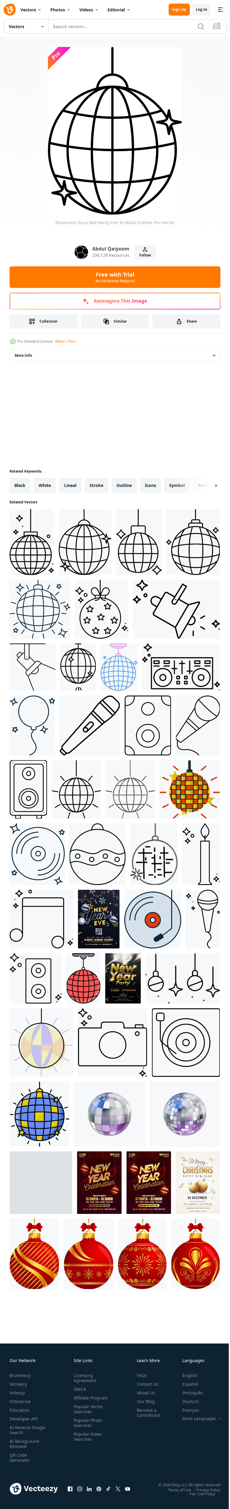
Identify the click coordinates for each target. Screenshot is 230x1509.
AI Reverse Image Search (23, 1430)
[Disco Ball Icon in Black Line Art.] (154, 854)
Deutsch (186, 1401)
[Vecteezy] (10, 10)
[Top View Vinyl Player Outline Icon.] (186, 1042)
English (185, 1375)
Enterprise (20, 1401)
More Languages (195, 1418)
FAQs (139, 1375)
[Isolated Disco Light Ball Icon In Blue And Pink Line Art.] (119, 667)
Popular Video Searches (86, 1441)
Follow (145, 255)
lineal (70, 485)
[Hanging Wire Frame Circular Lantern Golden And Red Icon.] (34, 1254)
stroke (96, 485)
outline (124, 485)
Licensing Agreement (83, 1378)
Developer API (24, 1419)
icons (150, 485)
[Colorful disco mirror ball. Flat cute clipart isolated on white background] (41, 1182)
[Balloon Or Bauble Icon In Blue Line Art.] (32, 725)
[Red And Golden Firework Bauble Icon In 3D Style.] (142, 1254)
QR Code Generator (20, 1457)
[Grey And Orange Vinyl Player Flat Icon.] (152, 919)
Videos (86, 10)
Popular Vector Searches (87, 1414)
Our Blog (143, 1401)
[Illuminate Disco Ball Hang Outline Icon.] (32, 542)
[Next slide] (206, 485)
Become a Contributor (146, 1412)
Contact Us (145, 1384)
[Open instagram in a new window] (79, 1488)
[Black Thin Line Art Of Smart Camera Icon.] (112, 1042)
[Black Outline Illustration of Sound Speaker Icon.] (148, 725)
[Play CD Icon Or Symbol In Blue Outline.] (37, 854)
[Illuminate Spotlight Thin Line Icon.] (176, 609)
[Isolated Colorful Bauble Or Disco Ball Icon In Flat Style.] (39, 1114)
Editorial (116, 10)
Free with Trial (115, 277)
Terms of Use (175, 1489)
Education (20, 1410)
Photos (57, 10)
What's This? (65, 341)
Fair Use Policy (198, 1493)
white (45, 485)
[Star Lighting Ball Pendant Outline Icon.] (101, 609)
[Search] (201, 26)
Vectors (28, 10)
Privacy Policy (204, 1489)
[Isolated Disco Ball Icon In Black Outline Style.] (76, 789)
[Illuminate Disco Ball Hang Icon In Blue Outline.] (40, 609)
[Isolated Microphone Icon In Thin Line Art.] (198, 725)
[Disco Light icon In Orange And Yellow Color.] (190, 789)
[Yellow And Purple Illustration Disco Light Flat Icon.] (41, 1042)
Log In (201, 9)
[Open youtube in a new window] (127, 1488)
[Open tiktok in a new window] (108, 1488)
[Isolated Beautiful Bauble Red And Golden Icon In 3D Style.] (88, 1254)
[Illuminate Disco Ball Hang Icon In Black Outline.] (85, 542)
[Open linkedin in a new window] (89, 1488)
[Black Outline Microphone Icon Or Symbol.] (203, 919)
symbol (177, 485)
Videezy (17, 1393)
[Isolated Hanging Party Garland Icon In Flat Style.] (183, 978)
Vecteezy (18, 1384)
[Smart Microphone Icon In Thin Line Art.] (90, 725)
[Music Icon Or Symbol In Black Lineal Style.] (41, 919)
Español (186, 1384)
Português (188, 1393)
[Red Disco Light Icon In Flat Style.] (83, 978)
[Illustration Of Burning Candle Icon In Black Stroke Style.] (201, 854)
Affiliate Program (81, 1400)
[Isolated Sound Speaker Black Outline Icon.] (28, 789)
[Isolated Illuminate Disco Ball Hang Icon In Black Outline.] (193, 542)
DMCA (78, 1389)
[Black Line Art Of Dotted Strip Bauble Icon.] (97, 854)
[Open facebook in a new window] (70, 1488)
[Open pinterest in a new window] (98, 1488)
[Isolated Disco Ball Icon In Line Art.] (78, 667)
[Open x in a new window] (118, 1488)
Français (186, 1410)
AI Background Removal (24, 1443)
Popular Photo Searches (86, 1428)
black (19, 485)
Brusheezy (20, 1375)
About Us (143, 1393)
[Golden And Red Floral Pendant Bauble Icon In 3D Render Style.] (195, 1254)
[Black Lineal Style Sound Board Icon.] (181, 667)
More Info (23, 355)
